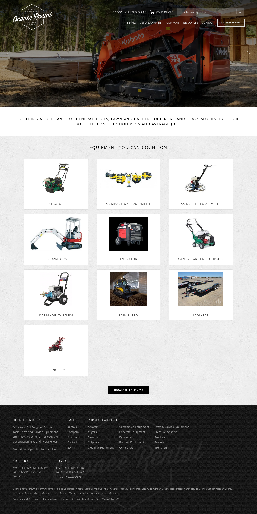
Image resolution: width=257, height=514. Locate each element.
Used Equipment (151, 22)
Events (71, 447)
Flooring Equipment (131, 442)
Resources (190, 22)
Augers (92, 432)
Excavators (126, 437)
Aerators (93, 427)
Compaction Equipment (134, 427)
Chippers (93, 442)
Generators (126, 447)
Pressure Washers (166, 432)
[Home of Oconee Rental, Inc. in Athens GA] (32, 17)
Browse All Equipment (128, 390)
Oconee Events (230, 22)
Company (172, 22)
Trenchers (161, 447)
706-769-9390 (135, 12)
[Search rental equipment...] (240, 12)
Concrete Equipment (132, 432)
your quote (164, 12)
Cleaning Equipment (101, 447)
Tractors (160, 437)
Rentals (130, 22)
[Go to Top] (249, 507)
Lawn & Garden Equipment (172, 427)
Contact (208, 22)
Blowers (93, 437)
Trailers (159, 442)
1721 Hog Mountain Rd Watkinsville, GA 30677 (70, 470)
